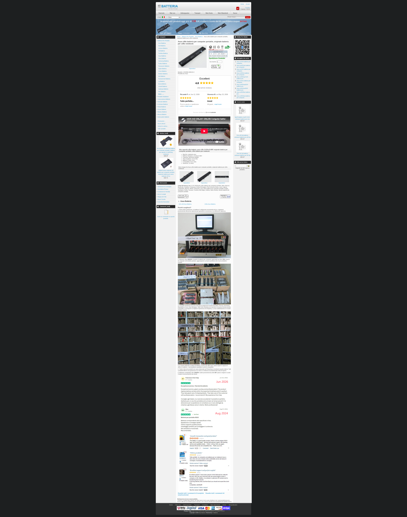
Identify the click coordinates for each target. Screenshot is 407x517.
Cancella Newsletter (163, 202)
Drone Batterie (162, 109)
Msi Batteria (161, 76)
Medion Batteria (162, 74)
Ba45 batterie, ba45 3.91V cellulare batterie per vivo (242, 118)
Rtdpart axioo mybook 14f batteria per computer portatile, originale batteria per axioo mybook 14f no (166, 173)
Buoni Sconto (161, 199)
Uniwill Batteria (162, 86)
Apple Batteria (162, 68)
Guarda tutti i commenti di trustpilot (191, 493)
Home (242, 4)
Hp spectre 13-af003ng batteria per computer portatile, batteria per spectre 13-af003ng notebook (166, 151)
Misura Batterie (162, 114)
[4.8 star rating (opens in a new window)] (207, 83)
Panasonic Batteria (163, 66)
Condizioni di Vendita (164, 191)
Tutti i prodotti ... (162, 129)
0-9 (223, 511)
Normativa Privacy (163, 189)
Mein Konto (209, 13)
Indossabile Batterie (163, 117)
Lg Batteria (161, 81)
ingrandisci (186, 183)
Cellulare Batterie (163, 104)
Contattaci (205, 505)
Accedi (248, 4)
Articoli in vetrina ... (163, 126)
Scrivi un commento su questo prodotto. (166, 217)
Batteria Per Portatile (188, 36)
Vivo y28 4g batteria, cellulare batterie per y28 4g (242, 136)
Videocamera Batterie (164, 99)
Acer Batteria (162, 43)
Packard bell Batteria (164, 79)
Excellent (204, 78)
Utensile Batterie (162, 101)
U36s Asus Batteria (210, 204)
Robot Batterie (162, 107)
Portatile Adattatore (163, 96)
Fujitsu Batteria (162, 63)
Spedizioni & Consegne (164, 186)
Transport (197, 13)
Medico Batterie (162, 112)
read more (188, 106)
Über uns (172, 13)
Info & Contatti (162, 194)
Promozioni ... (162, 121)
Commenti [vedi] (165, 206)
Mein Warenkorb (223, 13)
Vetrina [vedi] (164, 133)
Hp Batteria (161, 51)
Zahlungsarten (185, 13)
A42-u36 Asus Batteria (185, 204)
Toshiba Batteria (163, 53)
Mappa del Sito (162, 197)
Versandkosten (233, 505)
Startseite (161, 13)
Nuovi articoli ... (162, 123)
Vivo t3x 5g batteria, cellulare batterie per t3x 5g (242, 154)
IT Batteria (215, 512)
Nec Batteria (161, 91)
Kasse (235, 13)
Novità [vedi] (241, 102)
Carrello (247, 7)
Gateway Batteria (163, 89)
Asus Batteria (162, 56)
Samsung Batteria (163, 61)
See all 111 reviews (204, 88)
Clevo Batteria (162, 71)
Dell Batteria (161, 46)
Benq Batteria (162, 84)
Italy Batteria (202, 512)
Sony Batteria (162, 58)
